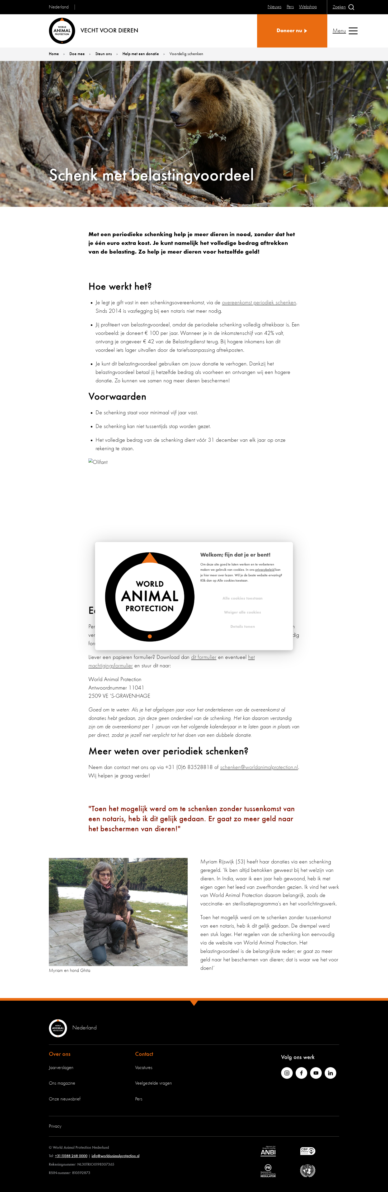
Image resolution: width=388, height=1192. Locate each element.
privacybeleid (265, 570)
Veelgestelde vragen (153, 1083)
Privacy (55, 1126)
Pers (138, 1099)
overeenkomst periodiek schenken (259, 303)
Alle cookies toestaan (243, 598)
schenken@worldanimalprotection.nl (259, 767)
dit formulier (203, 657)
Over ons (59, 1054)
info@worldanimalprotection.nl (115, 1156)
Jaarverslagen (61, 1067)
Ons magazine (62, 1083)
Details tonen (242, 627)
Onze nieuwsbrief (65, 1099)
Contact (144, 1054)
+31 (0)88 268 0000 (71, 1156)
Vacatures (143, 1067)
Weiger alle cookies (242, 613)
